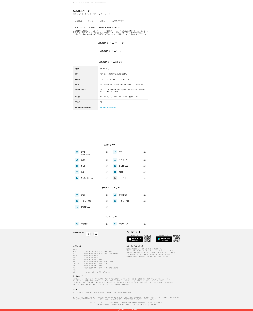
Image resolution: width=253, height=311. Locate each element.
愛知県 (96, 259)
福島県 (110, 251)
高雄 (100, 272)
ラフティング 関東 (115, 281)
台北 (85, 272)
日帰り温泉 (155, 249)
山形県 (105, 251)
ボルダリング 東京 (125, 279)
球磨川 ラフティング (145, 282)
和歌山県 (111, 261)
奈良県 (105, 261)
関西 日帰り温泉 (89, 281)
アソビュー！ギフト (110, 292)
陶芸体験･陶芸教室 (131, 249)
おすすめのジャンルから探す (135, 246)
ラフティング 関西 (157, 282)
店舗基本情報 (118, 20)
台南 (96, 272)
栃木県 (86, 253)
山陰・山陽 (76, 263)
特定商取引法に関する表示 (108, 107)
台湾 (74, 272)
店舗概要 (79, 20)
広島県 (100, 263)
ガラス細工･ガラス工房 (144, 249)
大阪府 (96, 261)
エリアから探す (78, 246)
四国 (74, 266)
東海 (74, 259)
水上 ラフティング (139, 281)
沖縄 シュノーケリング (164, 279)
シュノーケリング (168, 251)
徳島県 (86, 266)
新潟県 (96, 255)
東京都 (110, 253)
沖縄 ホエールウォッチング (95, 282)
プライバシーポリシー (140, 305)
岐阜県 (91, 259)
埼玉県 (100, 253)
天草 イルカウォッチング (79, 282)
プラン (91, 20)
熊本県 (100, 268)
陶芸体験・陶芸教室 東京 (138, 279)
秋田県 (100, 251)
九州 (74, 268)
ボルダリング (159, 254)
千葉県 (105, 253)
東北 (74, 251)
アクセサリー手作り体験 (133, 252)
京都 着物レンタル (78, 279)
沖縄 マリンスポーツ (78, 284)
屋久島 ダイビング (78, 281)
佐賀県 (91, 268)
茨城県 (96, 253)
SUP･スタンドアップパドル (133, 251)
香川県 (91, 266)
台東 (89, 272)
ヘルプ (103, 302)
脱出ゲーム (142, 256)
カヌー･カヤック (164, 249)
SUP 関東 (117, 284)
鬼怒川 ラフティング (132, 282)
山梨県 (86, 255)
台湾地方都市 (106, 272)
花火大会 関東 (125, 284)
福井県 (96, 257)
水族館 (159, 256)
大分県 (105, 268)
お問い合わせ (113, 302)
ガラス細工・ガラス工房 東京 (93, 284)
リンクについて (92, 302)
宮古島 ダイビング (108, 284)
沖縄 (74, 270)
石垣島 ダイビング (151, 279)
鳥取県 (86, 263)
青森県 (86, 251)
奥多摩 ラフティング (109, 282)
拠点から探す (89, 292)
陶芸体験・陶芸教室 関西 (111, 279)
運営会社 (153, 305)
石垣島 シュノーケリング (101, 281)
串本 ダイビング (121, 282)
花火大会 (165, 256)
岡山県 (96, 263)
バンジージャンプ (151, 256)
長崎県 (96, 268)
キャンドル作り (130, 254)
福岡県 (86, 268)
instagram (88, 234)
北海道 (75, 249)
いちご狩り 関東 (168, 282)
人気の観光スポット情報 (124, 292)
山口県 (105, 263)
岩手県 (91, 251)
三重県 (100, 259)
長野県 (91, 255)
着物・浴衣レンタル (131, 256)
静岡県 (86, 259)
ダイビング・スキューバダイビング (152, 251)
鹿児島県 (115, 268)
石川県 (91, 257)
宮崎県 (110, 268)
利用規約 (159, 302)
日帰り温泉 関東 (99, 279)
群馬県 (91, 253)
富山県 (86, 257)
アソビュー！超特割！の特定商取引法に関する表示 (113, 305)
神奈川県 (115, 253)
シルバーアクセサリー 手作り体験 (145, 254)
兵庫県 (100, 261)
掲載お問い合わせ (99, 292)
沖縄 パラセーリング (162, 281)
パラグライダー (145, 252)
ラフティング (168, 254)
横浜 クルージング (150, 281)
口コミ (103, 20)
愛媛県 (96, 266)
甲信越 (75, 255)
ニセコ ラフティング (126, 281)
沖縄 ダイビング (89, 279)
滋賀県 (86, 261)
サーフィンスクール (170, 252)
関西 (74, 261)
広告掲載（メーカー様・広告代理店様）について (137, 302)
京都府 (91, 261)
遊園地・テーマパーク (157, 252)
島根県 (91, 263)
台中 (93, 272)
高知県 (100, 266)
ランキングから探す (78, 292)
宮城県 (96, 251)
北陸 (74, 257)
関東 (74, 253)
